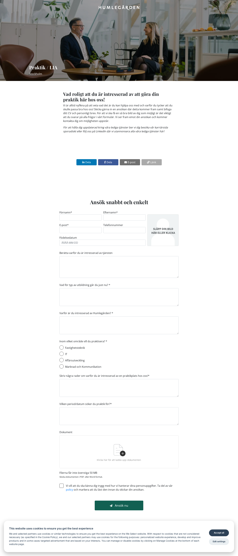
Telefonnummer (113, 225)
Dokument (65, 432)
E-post (64, 225)
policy (69, 489)
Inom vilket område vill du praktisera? (83, 341)
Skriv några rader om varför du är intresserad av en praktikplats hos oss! (104, 376)
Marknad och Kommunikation (83, 367)
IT (66, 354)
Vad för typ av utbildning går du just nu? (84, 285)
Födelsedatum (68, 237)
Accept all (219, 532)
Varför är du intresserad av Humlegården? (86, 313)
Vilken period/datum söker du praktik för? (85, 404)
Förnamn (65, 212)
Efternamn (110, 212)
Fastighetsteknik (75, 348)
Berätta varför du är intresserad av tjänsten (86, 253)
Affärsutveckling (75, 360)
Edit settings (219, 541)
